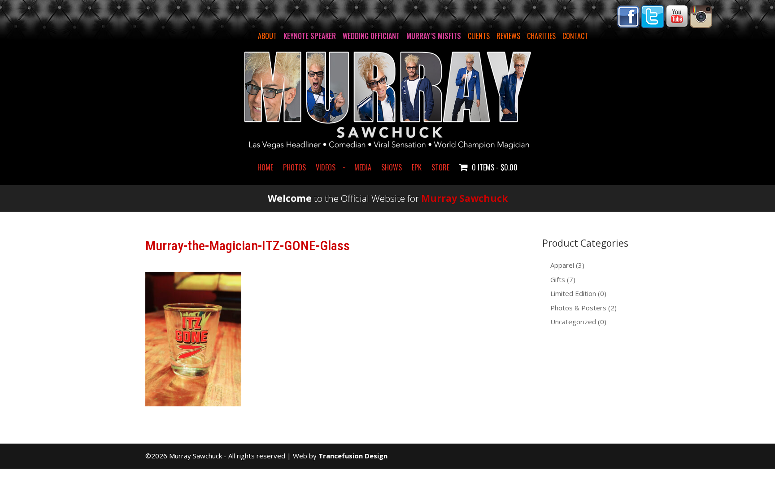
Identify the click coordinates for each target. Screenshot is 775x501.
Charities (541, 35)
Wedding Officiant (371, 35)
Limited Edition (573, 293)
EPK (417, 168)
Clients (479, 35)
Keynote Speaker (309, 35)
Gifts (557, 279)
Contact (575, 35)
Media (362, 168)
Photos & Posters (578, 307)
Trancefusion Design (353, 455)
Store (440, 168)
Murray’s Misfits (433, 35)
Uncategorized (573, 321)
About (267, 35)
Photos (294, 168)
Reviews (508, 35)
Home (265, 168)
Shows (391, 168)
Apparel (562, 265)
